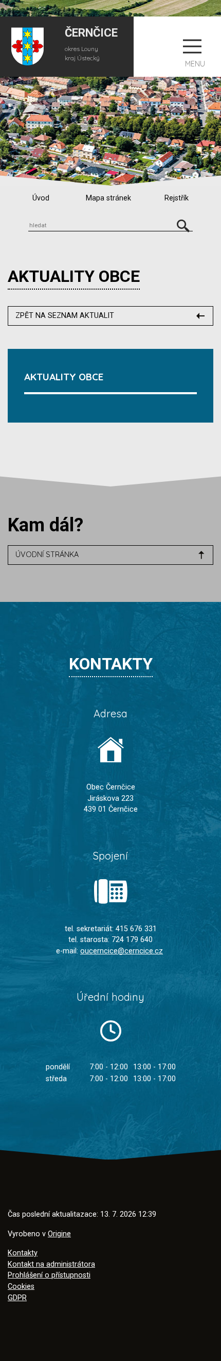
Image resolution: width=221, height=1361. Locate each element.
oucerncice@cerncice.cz (121, 951)
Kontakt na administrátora (51, 1264)
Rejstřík (176, 198)
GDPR (17, 1297)
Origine (59, 1234)
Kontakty (23, 1253)
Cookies (21, 1286)
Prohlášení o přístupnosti (49, 1275)
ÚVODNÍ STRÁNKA (47, 554)
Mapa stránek (108, 198)
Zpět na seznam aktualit (64, 315)
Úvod (40, 198)
